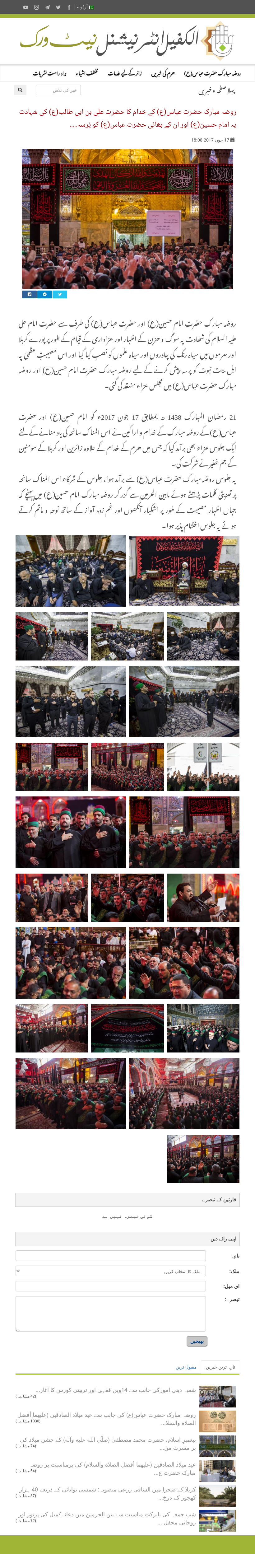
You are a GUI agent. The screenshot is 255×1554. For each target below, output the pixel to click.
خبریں (205, 89)
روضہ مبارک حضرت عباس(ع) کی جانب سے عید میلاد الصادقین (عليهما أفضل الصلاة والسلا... (106, 1418)
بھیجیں (197, 1341)
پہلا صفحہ (226, 89)
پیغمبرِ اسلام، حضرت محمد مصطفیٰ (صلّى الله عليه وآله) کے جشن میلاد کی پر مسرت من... (108, 1443)
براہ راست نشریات (49, 72)
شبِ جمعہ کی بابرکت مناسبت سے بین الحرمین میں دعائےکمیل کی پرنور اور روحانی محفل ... (107, 1518)
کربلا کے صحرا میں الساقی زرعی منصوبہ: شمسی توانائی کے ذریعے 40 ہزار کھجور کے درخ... (107, 1493)
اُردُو (84, 7)
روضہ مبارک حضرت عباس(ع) (212, 72)
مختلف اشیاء (87, 72)
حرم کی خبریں (163, 72)
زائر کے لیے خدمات (125, 72)
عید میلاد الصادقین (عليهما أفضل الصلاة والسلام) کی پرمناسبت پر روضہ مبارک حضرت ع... (112, 1468)
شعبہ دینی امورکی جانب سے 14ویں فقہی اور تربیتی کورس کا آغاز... (115, 1389)
